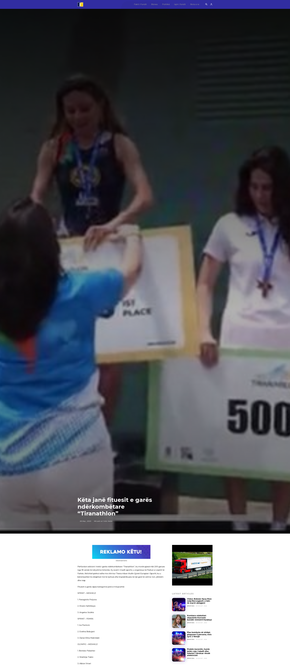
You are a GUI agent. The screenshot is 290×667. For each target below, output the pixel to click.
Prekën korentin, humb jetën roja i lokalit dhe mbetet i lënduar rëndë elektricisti (198, 652)
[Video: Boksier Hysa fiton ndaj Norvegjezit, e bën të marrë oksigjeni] (178, 604)
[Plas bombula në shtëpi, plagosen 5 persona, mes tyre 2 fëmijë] (178, 638)
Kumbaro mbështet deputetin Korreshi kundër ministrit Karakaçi (199, 618)
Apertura (190, 606)
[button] (206, 4)
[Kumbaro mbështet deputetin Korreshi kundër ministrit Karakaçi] (178, 621)
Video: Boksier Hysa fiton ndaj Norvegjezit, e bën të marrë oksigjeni (199, 601)
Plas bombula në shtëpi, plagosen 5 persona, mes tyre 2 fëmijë (199, 634)
